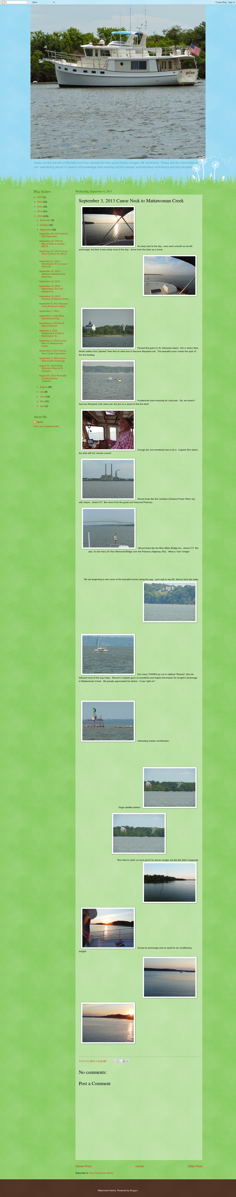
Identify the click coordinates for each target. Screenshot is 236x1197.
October (44, 225)
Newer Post (83, 1166)
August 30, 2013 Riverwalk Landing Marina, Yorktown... (52, 378)
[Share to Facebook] (124, 1061)
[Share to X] (121, 1061)
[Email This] (115, 1061)
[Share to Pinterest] (127, 1061)
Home (139, 1166)
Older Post (195, 1166)
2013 (40, 216)
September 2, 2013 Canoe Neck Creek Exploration (52, 352)
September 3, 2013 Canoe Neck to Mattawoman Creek (52, 343)
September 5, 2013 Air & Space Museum (51, 324)
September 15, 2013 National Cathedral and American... (52, 274)
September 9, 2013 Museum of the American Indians (53, 305)
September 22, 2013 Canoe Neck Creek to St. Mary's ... (53, 254)
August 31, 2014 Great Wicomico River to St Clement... (51, 368)
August (44, 387)
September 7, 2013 (49, 311)
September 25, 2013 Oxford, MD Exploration (53, 235)
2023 (40, 197)
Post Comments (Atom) (101, 1173)
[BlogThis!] (118, 1061)
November (45, 220)
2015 (40, 207)
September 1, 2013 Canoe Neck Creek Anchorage (52, 359)
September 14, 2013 (49, 281)
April (42, 406)
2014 (40, 211)
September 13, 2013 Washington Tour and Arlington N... (51, 289)
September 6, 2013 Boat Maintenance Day (51, 317)
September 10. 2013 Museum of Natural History (54, 297)
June (43, 396)
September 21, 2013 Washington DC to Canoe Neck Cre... (53, 264)
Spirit (40, 422)
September (46, 229)
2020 (40, 202)
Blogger (134, 1190)
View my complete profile (46, 426)
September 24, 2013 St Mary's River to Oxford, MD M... (52, 244)
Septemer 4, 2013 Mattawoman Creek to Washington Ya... (51, 333)
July (42, 392)
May (42, 401)
